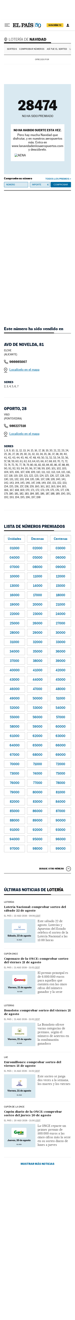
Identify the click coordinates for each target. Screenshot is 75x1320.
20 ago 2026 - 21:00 (27, 1120)
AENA (60, 59)
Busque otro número (51, 868)
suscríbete (55, 25)
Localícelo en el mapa (24, 369)
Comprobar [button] (61, 184)
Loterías (9, 902)
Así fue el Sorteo (57, 49)
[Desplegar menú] (7, 25)
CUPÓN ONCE (11, 954)
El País (7, 916)
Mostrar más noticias (37, 1163)
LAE (6, 1057)
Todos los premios (57, 179)
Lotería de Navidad (26, 39)
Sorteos (12, 49)
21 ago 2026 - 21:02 (27, 967)
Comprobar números (31, 49)
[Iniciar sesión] (68, 25)
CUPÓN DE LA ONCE (14, 1107)
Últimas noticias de (33, 889)
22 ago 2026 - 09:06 (27, 916)
